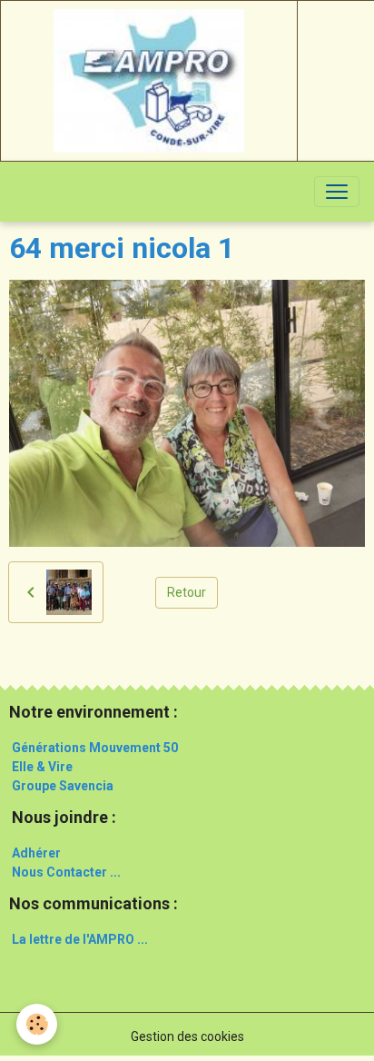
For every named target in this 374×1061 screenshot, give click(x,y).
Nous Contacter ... (66, 872)
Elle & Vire (42, 766)
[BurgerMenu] (336, 191)
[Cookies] (36, 1024)
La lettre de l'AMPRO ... (80, 939)
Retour (186, 592)
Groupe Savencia (62, 785)
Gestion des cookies (187, 1036)
